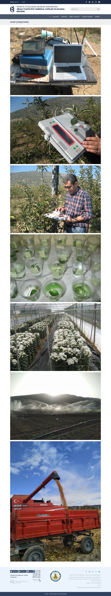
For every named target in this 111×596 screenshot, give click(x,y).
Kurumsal (56, 17)
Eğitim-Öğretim (74, 17)
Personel (64, 17)
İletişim (97, 17)
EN (24, 2)
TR (21, 2)
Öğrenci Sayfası (87, 17)
